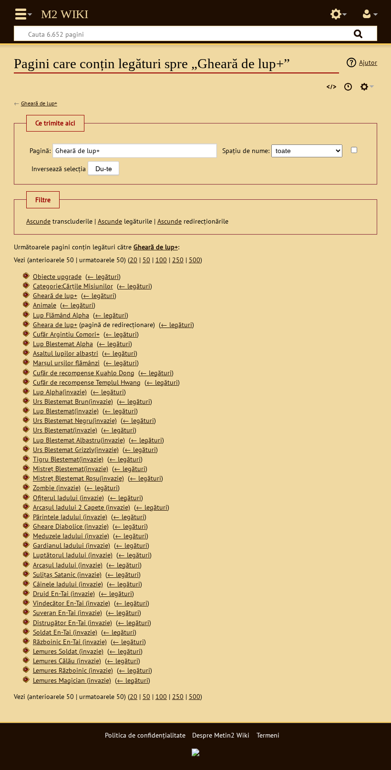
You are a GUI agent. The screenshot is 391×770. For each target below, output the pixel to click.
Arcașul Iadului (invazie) (68, 564)
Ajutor (368, 62)
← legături (103, 276)
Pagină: (40, 150)
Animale (44, 304)
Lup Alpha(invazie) (60, 391)
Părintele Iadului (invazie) (70, 516)
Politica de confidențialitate (145, 734)
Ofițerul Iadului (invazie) (68, 497)
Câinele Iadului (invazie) (68, 583)
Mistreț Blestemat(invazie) (70, 468)
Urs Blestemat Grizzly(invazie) (76, 449)
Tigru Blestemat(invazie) (68, 458)
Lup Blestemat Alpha (63, 343)
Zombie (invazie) (57, 487)
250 (178, 259)
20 (133, 259)
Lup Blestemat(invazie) (66, 410)
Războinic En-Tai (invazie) (70, 641)
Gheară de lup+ (39, 103)
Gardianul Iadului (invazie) (71, 545)
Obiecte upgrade (57, 276)
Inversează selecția (58, 168)
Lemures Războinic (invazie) (73, 670)
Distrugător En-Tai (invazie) (72, 622)
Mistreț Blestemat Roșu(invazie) (78, 478)
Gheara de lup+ (55, 324)
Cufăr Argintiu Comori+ (66, 334)
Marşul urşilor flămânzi (66, 362)
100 (161, 259)
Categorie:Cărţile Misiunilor (73, 285)
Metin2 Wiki (64, 14)
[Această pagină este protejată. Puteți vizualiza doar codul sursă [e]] (331, 87)
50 (146, 259)
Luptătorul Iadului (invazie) (73, 554)
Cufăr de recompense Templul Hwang (87, 382)
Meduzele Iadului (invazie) (71, 535)
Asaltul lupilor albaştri (65, 353)
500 (194, 259)
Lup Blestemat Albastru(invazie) (79, 439)
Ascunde (38, 221)
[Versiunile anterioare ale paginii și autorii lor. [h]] (348, 87)
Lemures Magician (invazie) (72, 680)
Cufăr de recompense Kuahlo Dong (83, 372)
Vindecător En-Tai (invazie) (71, 602)
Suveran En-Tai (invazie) (67, 612)
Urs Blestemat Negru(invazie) (75, 420)
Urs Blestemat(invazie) (65, 429)
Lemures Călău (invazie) (67, 660)
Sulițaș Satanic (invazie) (67, 574)
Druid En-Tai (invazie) (64, 593)
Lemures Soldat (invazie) (68, 651)
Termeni (268, 734)
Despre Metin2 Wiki (220, 734)
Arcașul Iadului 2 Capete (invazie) (81, 507)
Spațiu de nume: (245, 150)
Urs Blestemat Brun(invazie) (73, 401)
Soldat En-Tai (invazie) (65, 632)
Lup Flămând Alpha (61, 314)
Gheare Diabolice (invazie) (71, 526)
